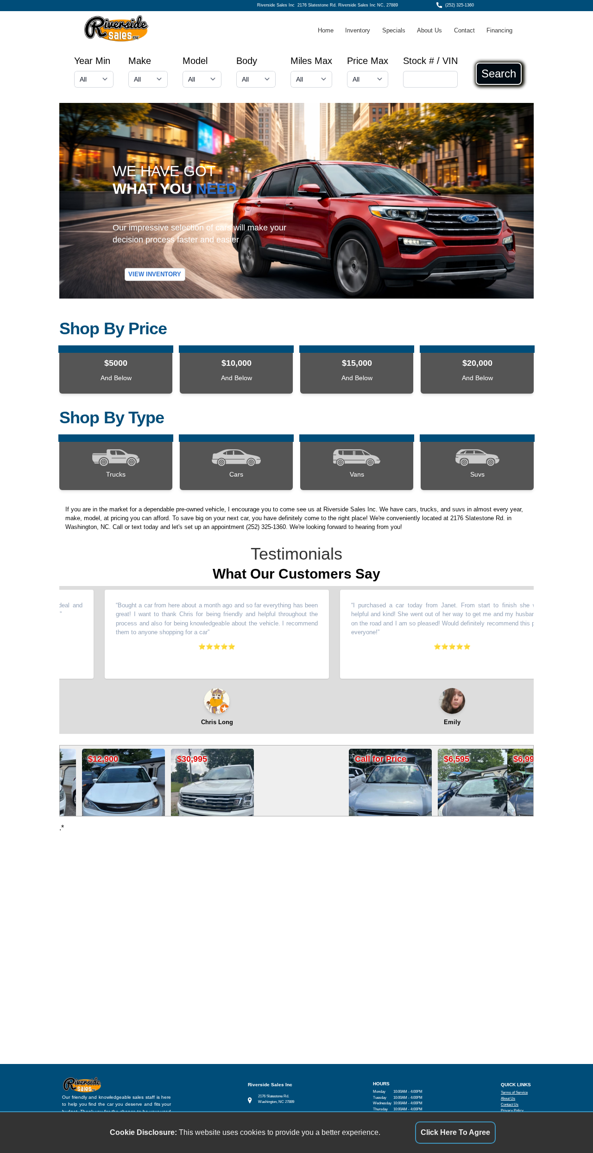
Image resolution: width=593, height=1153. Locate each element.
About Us (429, 30)
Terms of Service (514, 1092)
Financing (499, 30)
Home (326, 30)
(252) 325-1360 (459, 5)
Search (498, 73)
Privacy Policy (512, 1110)
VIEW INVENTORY (154, 274)
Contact (464, 30)
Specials (393, 30)
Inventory (357, 30)
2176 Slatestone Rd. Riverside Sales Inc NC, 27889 (347, 5)
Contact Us (509, 1104)
